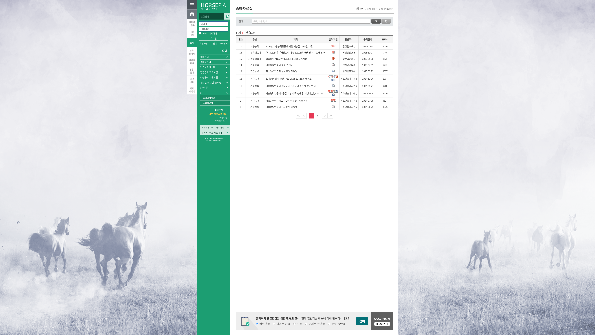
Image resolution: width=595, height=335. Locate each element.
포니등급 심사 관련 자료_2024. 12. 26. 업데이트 (289, 78)
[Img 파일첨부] (334, 91)
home (358, 8)
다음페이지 (325, 115)
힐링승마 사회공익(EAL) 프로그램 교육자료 (286, 58)
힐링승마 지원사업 (209, 72)
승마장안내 (205, 62)
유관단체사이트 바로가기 (212, 127)
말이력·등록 (192, 23)
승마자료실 (208, 103)
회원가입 (203, 43)
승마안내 (204, 57)
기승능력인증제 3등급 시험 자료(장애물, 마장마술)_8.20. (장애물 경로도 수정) (295, 93)
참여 (362, 321)
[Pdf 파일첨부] (332, 46)
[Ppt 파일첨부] (333, 58)
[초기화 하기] (386, 21)
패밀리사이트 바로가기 (211, 132)
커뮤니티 (204, 92)
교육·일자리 (192, 52)
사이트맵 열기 (192, 4)
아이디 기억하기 (210, 33)
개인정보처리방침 (218, 113)
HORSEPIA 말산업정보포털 (213, 6)
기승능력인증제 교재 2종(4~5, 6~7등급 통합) (287, 100)
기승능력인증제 (207, 67)
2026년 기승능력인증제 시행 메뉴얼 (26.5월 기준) (289, 46)
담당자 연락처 (221, 121)
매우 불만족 (338, 324)
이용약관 (223, 117)
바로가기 (381, 324)
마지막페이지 (330, 115)
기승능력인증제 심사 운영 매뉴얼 (281, 71)
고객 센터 (192, 80)
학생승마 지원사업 (209, 77)
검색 (227, 16)
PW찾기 (223, 43)
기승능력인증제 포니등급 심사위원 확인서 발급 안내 (290, 86)
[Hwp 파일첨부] (333, 71)
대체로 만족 (283, 324)
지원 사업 (192, 33)
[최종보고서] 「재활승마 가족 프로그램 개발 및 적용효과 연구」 (295, 52)
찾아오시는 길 (221, 110)
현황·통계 (192, 71)
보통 (299, 324)
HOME (192, 14)
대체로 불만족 (317, 324)
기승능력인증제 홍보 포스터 (279, 65)
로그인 (214, 38)
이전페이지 (304, 115)
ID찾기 (214, 43)
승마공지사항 (209, 97)
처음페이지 (298, 115)
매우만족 (264, 324)
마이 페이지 (192, 90)
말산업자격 (192, 61)
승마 (192, 42)
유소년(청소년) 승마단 (210, 82)
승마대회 (204, 87)
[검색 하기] (376, 21)
